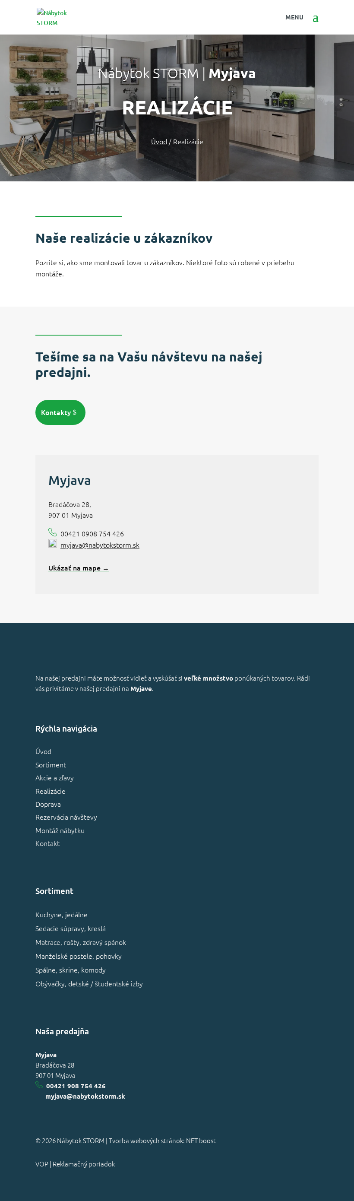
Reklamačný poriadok (84, 1163)
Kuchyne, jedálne (61, 914)
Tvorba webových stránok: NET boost (162, 1140)
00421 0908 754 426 (92, 533)
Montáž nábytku (60, 830)
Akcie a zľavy (54, 777)
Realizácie (50, 790)
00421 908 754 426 (76, 1085)
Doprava (48, 803)
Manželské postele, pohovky (78, 955)
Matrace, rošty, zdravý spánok (80, 942)
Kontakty (56, 412)
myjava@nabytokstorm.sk (99, 544)
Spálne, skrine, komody (70, 969)
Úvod (43, 751)
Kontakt (47, 843)
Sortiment (50, 764)
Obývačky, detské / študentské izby (89, 983)
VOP (41, 1163)
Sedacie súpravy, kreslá (70, 928)
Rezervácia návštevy (66, 816)
